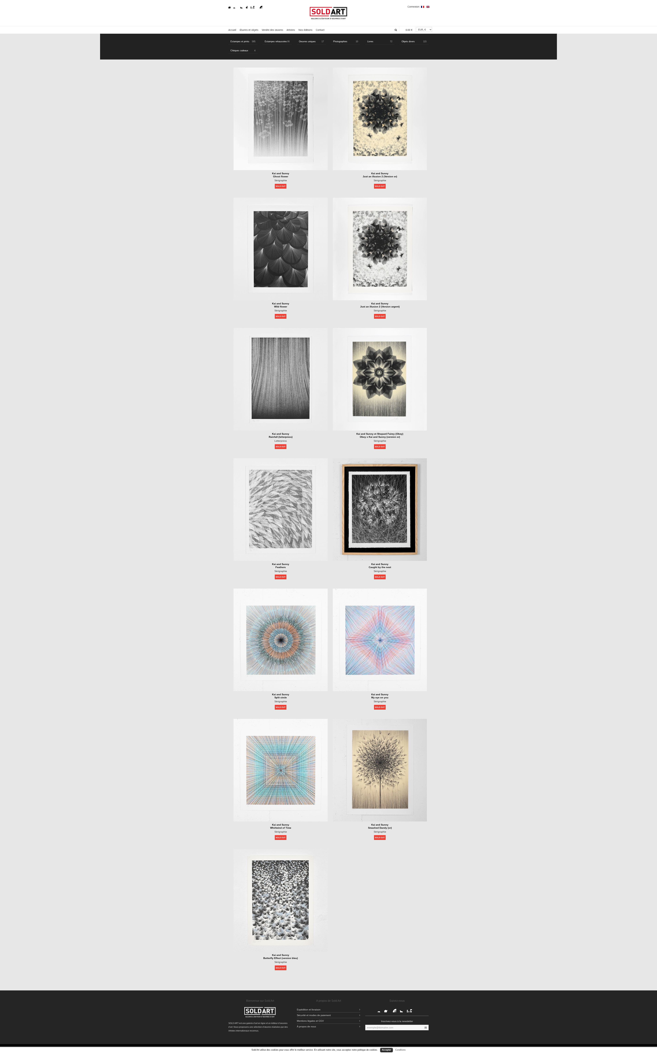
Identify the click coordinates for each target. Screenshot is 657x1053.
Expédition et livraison (308, 1009)
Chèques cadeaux (242, 50)
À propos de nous (306, 1026)
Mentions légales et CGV (310, 1020)
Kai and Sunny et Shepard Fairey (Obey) (379, 433)
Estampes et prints (242, 41)
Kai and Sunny (280, 173)
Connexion (413, 6)
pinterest (250, 6)
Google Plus (245, 6)
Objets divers (414, 41)
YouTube (260, 6)
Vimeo (255, 6)
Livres (379, 41)
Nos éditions (305, 29)
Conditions (400, 1050)
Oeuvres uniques (311, 41)
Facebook (230, 6)
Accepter (386, 1050)
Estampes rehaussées (277, 41)
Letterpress (280, 440)
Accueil (232, 29)
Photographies (345, 41)
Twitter (240, 6)
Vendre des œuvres (272, 29)
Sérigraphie (280, 180)
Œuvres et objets (249, 29)
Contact (320, 29)
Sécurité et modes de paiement (314, 1015)
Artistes (291, 29)
